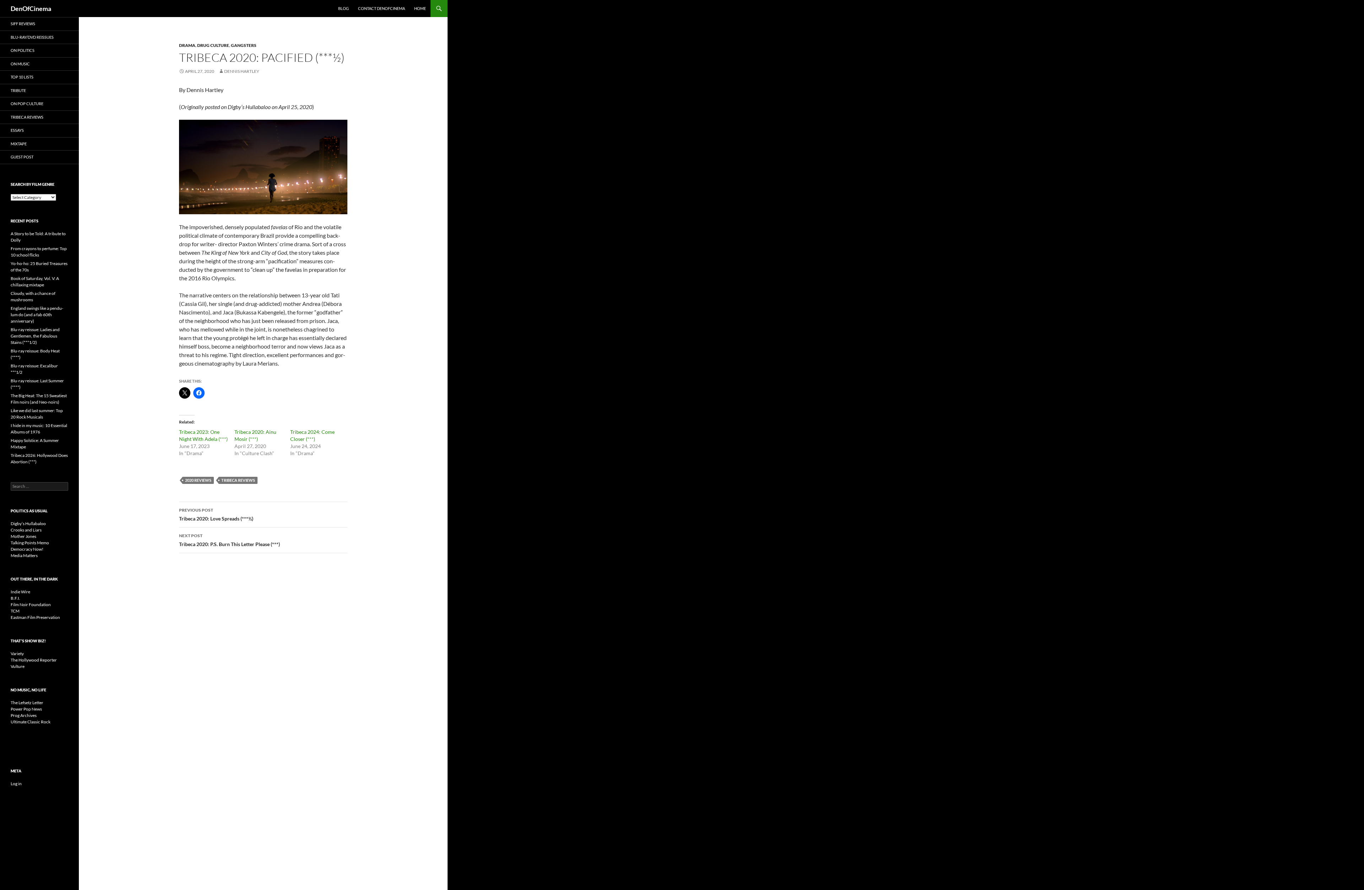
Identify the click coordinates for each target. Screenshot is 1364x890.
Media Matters (24, 555)
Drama (187, 45)
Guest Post (22, 157)
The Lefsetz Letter (27, 702)
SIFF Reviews (23, 23)
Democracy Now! (27, 549)
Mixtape (19, 143)
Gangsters (243, 45)
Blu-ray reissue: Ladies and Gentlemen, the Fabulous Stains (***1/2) (35, 336)
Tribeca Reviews (238, 480)
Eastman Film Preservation (35, 617)
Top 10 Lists (22, 77)
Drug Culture (213, 45)
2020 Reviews (198, 480)
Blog (343, 8)
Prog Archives (24, 715)
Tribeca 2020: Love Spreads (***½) (216, 514)
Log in (16, 783)
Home (420, 8)
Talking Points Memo (30, 542)
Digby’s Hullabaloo (28, 523)
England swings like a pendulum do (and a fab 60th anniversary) (37, 315)
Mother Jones (23, 536)
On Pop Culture (27, 103)
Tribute (18, 90)
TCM (15, 611)
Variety (17, 653)
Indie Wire (20, 591)
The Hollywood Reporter (34, 660)
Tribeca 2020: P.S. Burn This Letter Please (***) (229, 540)
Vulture (18, 666)
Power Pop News (26, 709)
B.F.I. (15, 598)
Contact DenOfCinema (381, 8)
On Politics (22, 50)
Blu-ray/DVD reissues (32, 37)
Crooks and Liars (26, 530)
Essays (17, 130)
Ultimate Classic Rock (30, 721)
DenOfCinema (31, 8)
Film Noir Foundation (31, 604)
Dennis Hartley (241, 71)
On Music (20, 63)
